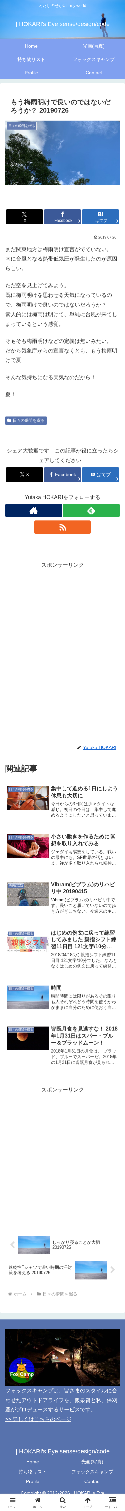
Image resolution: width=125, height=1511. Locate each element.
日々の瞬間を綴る (29, 420)
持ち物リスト (33, 1471)
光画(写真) (92, 1461)
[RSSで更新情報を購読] (62, 527)
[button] (112, 1066)
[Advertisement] (62, 632)
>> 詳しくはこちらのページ (38, 1419)
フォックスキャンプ (92, 1471)
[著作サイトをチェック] (33, 510)
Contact (92, 1481)
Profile (32, 1481)
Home (32, 1461)
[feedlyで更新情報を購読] (91, 510)
